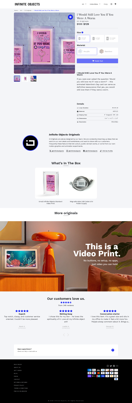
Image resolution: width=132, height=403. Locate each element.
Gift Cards (18, 370)
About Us (17, 367)
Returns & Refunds (20, 382)
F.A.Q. (106, 4)
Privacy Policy (19, 385)
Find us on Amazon (20, 391)
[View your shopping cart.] (115, 4)
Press (16, 376)
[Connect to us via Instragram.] (108, 366)
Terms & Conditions (21, 388)
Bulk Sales (18, 364)
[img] (66, 302)
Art (83, 4)
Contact (17, 379)
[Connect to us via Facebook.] (114, 366)
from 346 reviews (66, 305)
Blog (15, 373)
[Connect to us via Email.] (117, 366)
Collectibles (94, 4)
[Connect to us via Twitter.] (111, 366)
